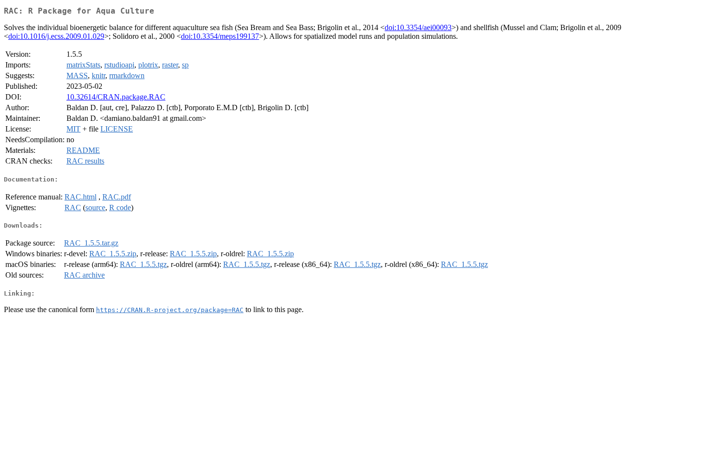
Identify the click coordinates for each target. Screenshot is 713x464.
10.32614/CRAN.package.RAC (115, 97)
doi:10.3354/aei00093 (418, 27)
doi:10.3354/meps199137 (220, 36)
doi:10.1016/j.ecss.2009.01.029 (56, 36)
